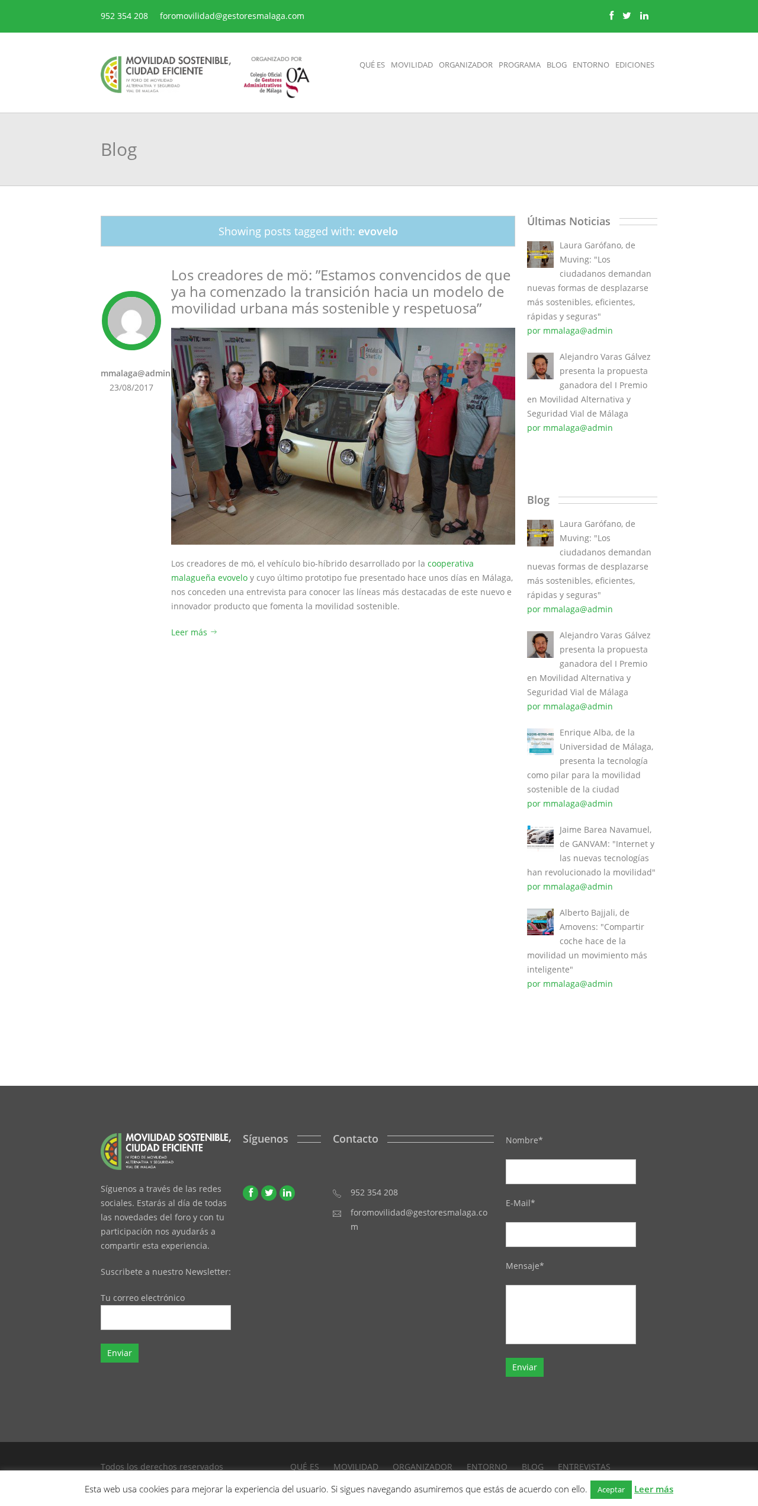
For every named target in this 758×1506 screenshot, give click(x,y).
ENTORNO (487, 1466)
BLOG (533, 1466)
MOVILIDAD (355, 1466)
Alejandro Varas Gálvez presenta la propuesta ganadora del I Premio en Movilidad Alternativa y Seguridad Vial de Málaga (589, 385)
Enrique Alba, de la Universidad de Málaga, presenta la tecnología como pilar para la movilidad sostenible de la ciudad (590, 761)
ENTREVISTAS (584, 1466)
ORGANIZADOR (422, 1466)
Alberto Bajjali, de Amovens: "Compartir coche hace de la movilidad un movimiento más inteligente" (587, 941)
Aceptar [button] (611, 1489)
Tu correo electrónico (143, 1297)
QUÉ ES (304, 1466)
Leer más (190, 632)
